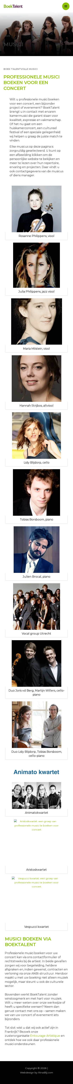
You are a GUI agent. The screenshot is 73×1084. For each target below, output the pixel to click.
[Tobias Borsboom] (36, 492)
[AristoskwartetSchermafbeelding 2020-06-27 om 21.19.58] (36, 842)
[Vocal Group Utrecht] (36, 606)
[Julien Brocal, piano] (36, 549)
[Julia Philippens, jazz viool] (36, 265)
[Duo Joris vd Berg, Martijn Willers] (36, 663)
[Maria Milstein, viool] (36, 321)
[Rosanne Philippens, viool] (36, 209)
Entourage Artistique (45, 1035)
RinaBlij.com (45, 1072)
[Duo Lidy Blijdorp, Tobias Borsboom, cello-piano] (36, 724)
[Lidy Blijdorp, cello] (36, 435)
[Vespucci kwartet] (36, 899)
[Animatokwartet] (36, 785)
